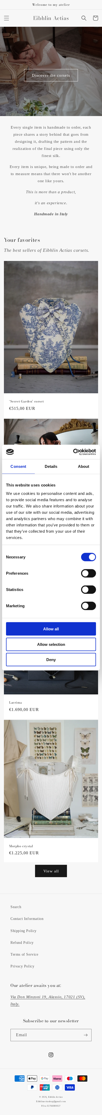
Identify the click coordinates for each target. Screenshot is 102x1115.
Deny (51, 659)
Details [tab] (51, 466)
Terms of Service (24, 954)
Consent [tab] (18, 466)
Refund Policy (22, 943)
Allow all (51, 629)
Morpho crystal (21, 846)
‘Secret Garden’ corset (26, 401)
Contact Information (26, 919)
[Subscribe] (85, 1035)
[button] (6, 18)
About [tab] (83, 466)
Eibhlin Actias (55, 1097)
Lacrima (15, 702)
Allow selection (51, 644)
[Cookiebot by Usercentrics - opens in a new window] (73, 451)
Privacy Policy (22, 966)
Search (15, 907)
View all (51, 871)
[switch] (88, 573)
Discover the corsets (51, 75)
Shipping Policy (23, 931)
